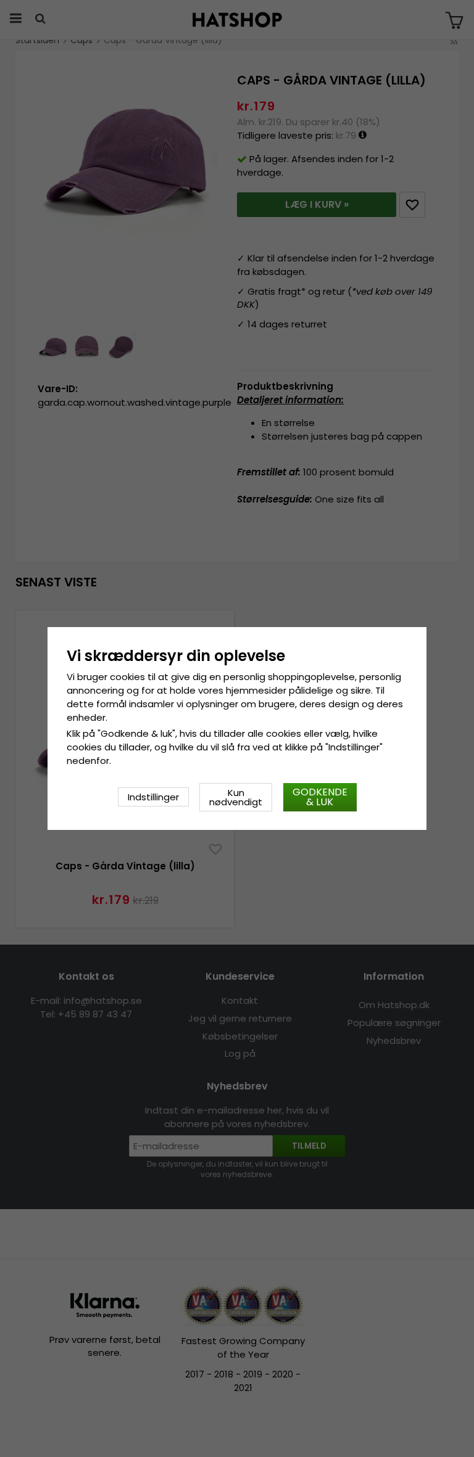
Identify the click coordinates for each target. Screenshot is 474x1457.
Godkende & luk (320, 797)
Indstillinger (153, 796)
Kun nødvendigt (235, 797)
